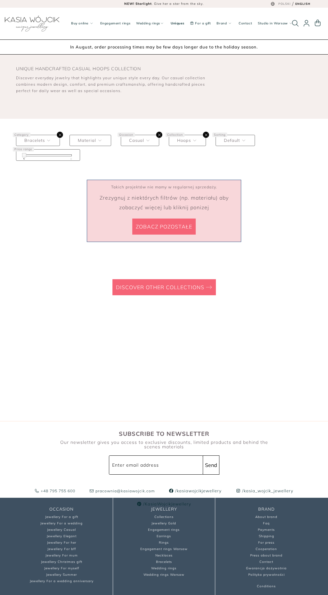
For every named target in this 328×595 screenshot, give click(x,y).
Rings (164, 542)
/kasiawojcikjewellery (198, 490)
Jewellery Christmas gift (61, 562)
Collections (164, 517)
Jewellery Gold (164, 523)
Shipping (266, 536)
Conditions (266, 586)
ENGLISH (302, 3)
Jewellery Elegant (62, 536)
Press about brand (266, 555)
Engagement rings (115, 23)
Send (211, 465)
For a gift (202, 23)
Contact (245, 23)
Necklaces (164, 555)
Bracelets (164, 562)
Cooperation (266, 549)
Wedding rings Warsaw (164, 575)
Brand (222, 23)
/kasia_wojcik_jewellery (267, 490)
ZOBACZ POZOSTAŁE (164, 226)
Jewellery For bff (61, 549)
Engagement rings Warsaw (164, 549)
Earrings (164, 536)
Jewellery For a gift (61, 517)
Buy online (80, 23)
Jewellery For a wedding (61, 523)
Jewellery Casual (61, 530)
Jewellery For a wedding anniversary (62, 581)
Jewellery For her (61, 542)
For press (266, 542)
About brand (266, 517)
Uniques (177, 23)
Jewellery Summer (61, 575)
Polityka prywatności (266, 575)
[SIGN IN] (306, 23)
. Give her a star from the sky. (164, 4)
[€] (24, 155)
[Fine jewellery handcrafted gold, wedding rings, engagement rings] (32, 24)
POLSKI (284, 3)
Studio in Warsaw (273, 23)
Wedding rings (148, 23)
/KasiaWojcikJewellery (166, 503)
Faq (266, 523)
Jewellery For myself (61, 568)
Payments (266, 530)
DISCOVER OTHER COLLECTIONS (161, 287)
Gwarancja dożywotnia (266, 568)
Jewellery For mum (61, 555)
